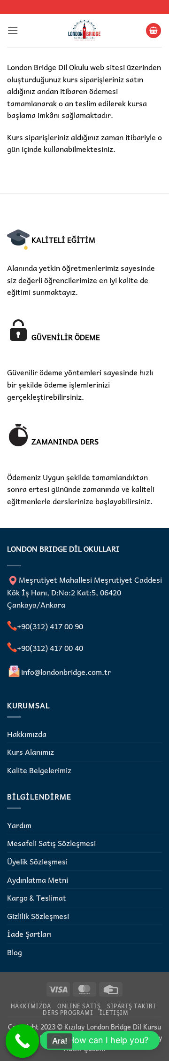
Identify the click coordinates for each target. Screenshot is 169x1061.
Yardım (19, 825)
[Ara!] (22, 1041)
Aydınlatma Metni (37, 879)
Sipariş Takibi (131, 1006)
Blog (14, 952)
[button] (12, 30)
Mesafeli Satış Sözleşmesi (51, 843)
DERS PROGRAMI (68, 1012)
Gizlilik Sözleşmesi (38, 916)
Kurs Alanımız (30, 751)
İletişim (114, 1012)
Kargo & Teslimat (36, 897)
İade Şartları (29, 933)
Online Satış (78, 1006)
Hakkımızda (26, 734)
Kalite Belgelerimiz (39, 770)
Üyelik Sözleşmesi (37, 861)
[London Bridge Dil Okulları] (84, 30)
